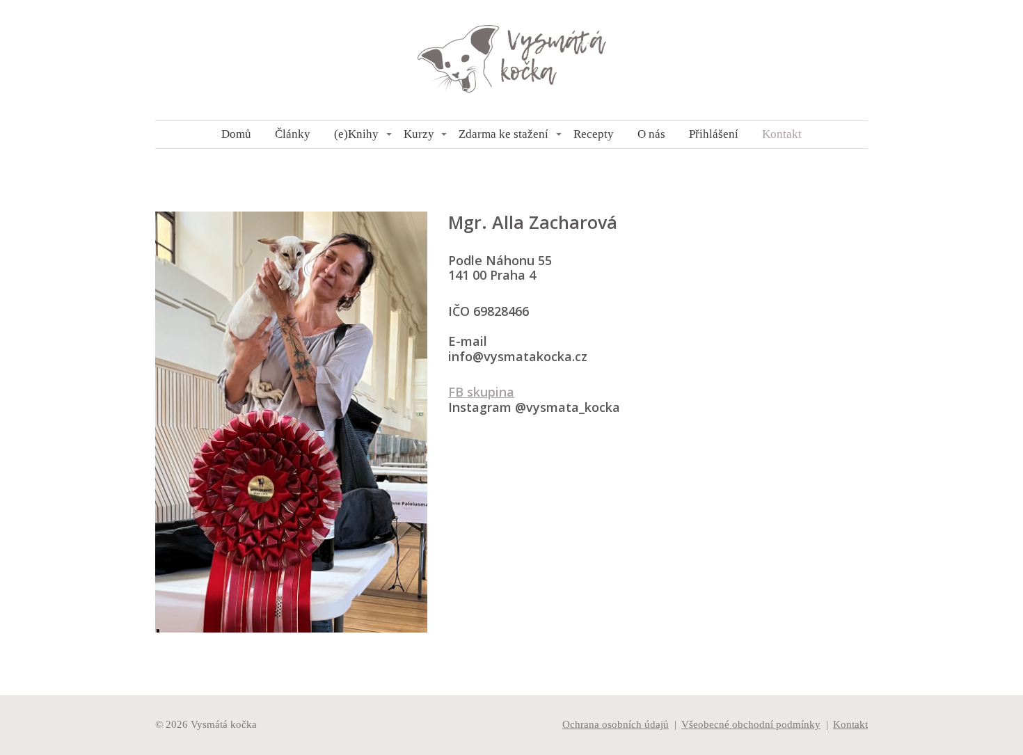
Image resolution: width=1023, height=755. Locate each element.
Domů (236, 134)
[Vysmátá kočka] (512, 60)
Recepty (593, 134)
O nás (651, 134)
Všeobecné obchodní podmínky (750, 724)
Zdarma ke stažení (503, 134)
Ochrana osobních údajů (615, 724)
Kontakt (782, 134)
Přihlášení (713, 134)
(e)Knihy (356, 134)
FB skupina (481, 391)
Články (292, 134)
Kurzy (419, 134)
